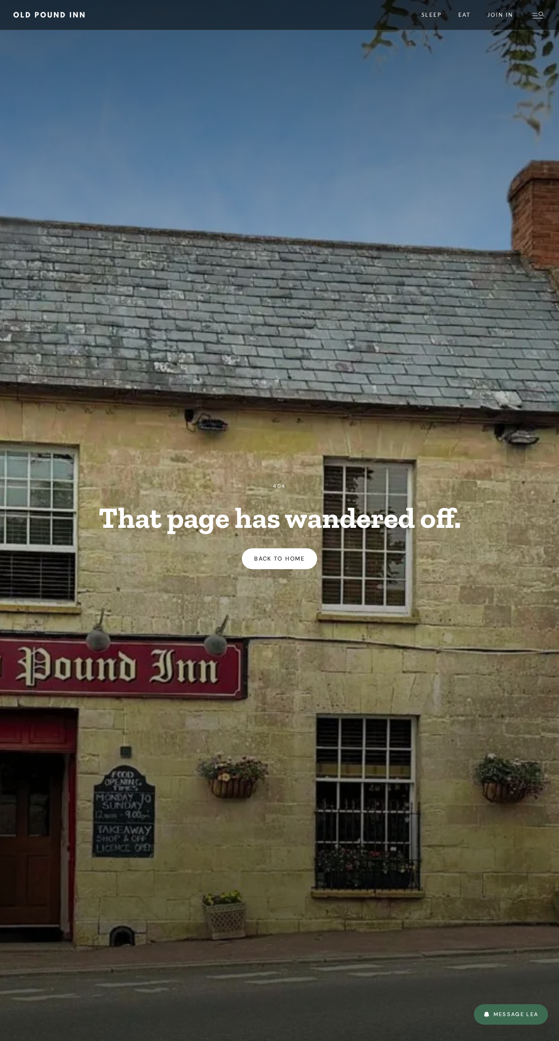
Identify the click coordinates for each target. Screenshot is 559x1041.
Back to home (279, 558)
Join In (500, 14)
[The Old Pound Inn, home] (49, 15)
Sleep (432, 14)
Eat (464, 14)
